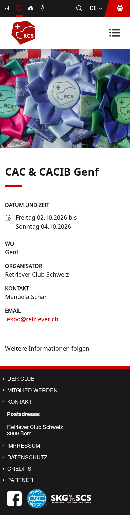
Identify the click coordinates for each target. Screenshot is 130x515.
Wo (9, 243)
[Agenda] (19, 8)
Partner (20, 480)
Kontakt (17, 288)
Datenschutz (27, 457)
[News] (7, 8)
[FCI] (37, 498)
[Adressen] (43, 8)
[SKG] (71, 498)
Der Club (21, 378)
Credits (19, 468)
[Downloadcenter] (31, 8)
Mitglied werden (32, 390)
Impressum (23, 445)
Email (13, 310)
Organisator (23, 266)
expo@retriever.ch (31, 319)
